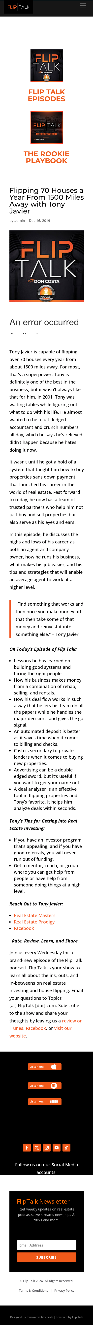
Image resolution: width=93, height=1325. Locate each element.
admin (19, 220)
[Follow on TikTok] (66, 1148)
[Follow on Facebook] (27, 1148)
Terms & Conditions (33, 1290)
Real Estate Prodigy (34, 922)
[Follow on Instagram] (47, 1148)
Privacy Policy (64, 1290)
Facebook (24, 928)
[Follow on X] (37, 1148)
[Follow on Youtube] (57, 1148)
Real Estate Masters (35, 915)
